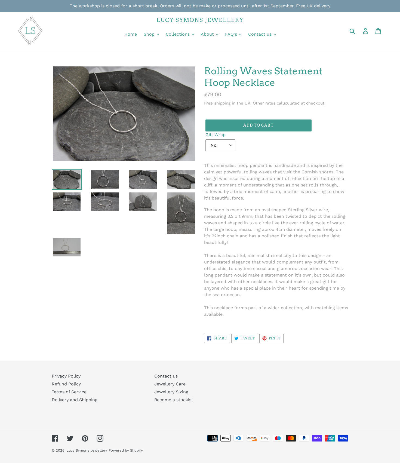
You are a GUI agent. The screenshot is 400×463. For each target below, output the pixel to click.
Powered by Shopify (126, 450)
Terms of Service (69, 391)
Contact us (166, 376)
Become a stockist (173, 399)
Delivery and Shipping (74, 399)
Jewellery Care (170, 384)
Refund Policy (66, 384)
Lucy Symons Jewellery (86, 450)
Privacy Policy (66, 376)
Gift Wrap (215, 134)
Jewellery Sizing (171, 391)
